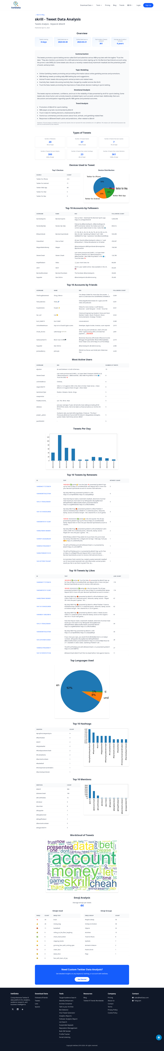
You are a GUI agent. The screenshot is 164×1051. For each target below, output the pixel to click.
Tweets (37, 1001)
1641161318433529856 (43, 512)
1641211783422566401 (43, 502)
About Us (111, 1001)
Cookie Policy (112, 1013)
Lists (36, 1004)
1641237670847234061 (43, 640)
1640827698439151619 (43, 553)
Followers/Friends (41, 998)
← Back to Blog (39, 15)
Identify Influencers (66, 1001)
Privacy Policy (112, 1010)
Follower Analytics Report (68, 1019)
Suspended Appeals (66, 1025)
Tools (98, 5)
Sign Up (148, 5)
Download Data (85, 5)
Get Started (82, 979)
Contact (110, 1004)
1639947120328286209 (43, 539)
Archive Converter (65, 1004)
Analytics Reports (65, 1016)
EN (130, 5)
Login (139, 5)
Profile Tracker (64, 1034)
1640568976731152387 (43, 522)
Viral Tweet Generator (67, 1013)
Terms (110, 1007)
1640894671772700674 (43, 486)
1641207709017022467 (43, 561)
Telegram (137, 1001)
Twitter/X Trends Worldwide (94, 1001)
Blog (114, 5)
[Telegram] (159, 1037)
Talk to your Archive (66, 1007)
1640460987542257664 (43, 493)
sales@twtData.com (141, 998)
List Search (63, 1022)
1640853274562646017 (43, 546)
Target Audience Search (67, 998)
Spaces (37, 1007)
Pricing (107, 5)
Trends (121, 5)
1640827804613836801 (43, 531)
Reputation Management (68, 1028)
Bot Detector (63, 1010)
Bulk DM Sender (65, 1031)
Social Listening (64, 1037)
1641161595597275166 (43, 653)
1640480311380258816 (43, 614)
